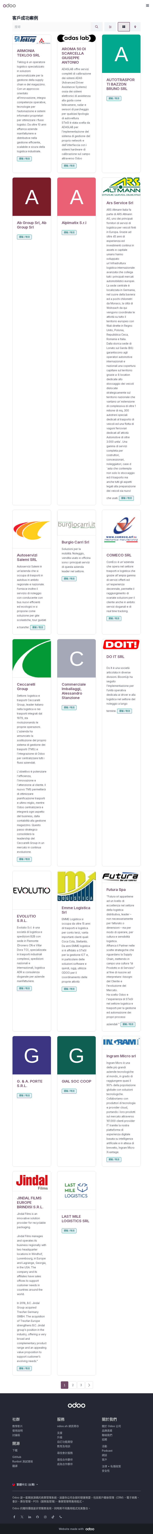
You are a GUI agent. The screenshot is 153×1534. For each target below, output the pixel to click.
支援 (59, 1432)
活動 (104, 1446)
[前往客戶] (32, 39)
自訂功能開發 (65, 1441)
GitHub (16, 1457)
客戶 (104, 1459)
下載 (15, 1450)
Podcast (107, 1450)
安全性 (106, 1470)
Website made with (72, 1528)
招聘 (104, 1439)
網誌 (104, 1455)
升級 (59, 1437)
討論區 (16, 1435)
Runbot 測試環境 (22, 1461)
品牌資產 (107, 1430)
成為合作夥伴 (65, 1464)
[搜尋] (96, 26)
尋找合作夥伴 (65, 1459)
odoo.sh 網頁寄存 (68, 1426)
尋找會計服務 (65, 1452)
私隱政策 (115, 1466)
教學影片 (17, 1426)
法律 (104, 1466)
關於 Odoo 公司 (111, 1426)
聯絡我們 (107, 1435)
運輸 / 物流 (24, 158)
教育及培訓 (63, 1446)
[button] (147, 5)
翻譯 (15, 1465)
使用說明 (17, 1430)
